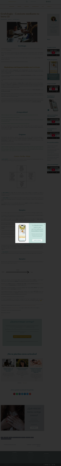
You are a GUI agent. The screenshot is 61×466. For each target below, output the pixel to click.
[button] (44, 224)
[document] (30, 233)
